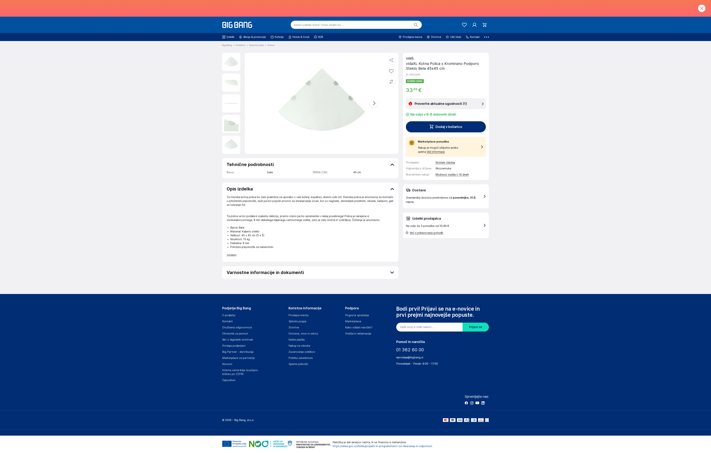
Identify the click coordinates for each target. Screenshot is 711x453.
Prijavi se (475, 327)
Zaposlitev (229, 380)
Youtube (477, 403)
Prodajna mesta (298, 315)
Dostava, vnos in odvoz (303, 333)
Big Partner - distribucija (237, 352)
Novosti (227, 364)
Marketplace (353, 321)
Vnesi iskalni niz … (319, 25)
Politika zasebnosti (300, 358)
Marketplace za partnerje (238, 358)
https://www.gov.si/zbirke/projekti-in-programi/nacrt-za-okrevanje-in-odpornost (382, 446)
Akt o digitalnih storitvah (237, 339)
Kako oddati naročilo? (359, 327)
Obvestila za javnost (235, 333)
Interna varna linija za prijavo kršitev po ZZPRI (240, 372)
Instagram (471, 403)
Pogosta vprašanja (357, 315)
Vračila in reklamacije (358, 333)
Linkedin (483, 403)
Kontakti (227, 321)
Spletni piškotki (298, 364)
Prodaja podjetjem (234, 345)
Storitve (293, 327)
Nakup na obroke (299, 345)
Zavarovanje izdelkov (301, 352)
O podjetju (228, 315)
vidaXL (410, 58)
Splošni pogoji (297, 321)
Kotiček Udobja (445, 162)
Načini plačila (296, 339)
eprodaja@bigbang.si (409, 357)
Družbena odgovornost (237, 327)
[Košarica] (484, 25)
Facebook (466, 403)
